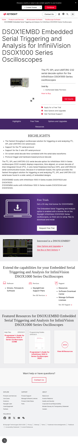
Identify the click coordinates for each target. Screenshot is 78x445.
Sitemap (36, 433)
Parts (22, 412)
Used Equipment (8, 415)
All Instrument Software (34, 19)
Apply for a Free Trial (52, 107)
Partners (5, 417)
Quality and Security (48, 410)
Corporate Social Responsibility (51, 412)
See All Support (66, 309)
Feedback (71, 433)
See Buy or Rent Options (47, 250)
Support (24, 400)
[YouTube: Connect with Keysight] (18, 426)
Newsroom (45, 404)
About (44, 400)
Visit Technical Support (53, 114)
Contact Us (39, 389)
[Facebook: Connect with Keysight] (4, 426)
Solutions (6, 410)
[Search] (67, 14)
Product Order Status (27, 410)
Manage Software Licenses (29, 407)
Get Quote (68, 99)
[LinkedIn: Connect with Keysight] (9, 426)
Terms (43, 433)
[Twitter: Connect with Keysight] (14, 426)
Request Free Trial (46, 228)
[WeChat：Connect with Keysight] (23, 426)
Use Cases (6, 407)
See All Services (40, 300)
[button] (59, 14)
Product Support (26, 404)
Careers (44, 417)
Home (4, 19)
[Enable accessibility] (4, 440)
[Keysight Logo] (11, 14)
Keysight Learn (7, 412)
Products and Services (16, 19)
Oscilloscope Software (52, 19)
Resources (63, 292)
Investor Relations (47, 407)
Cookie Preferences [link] (27, 435)
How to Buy (46, 93)
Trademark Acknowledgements (56, 433)
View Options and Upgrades (55, 111)
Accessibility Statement (12, 435)
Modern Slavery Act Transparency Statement (55, 415)
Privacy (30, 433)
